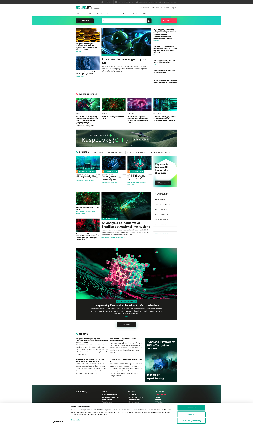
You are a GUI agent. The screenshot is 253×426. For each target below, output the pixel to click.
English (174, 7)
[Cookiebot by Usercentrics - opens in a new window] (58, 422)
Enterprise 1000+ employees (169, 2)
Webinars (158, 399)
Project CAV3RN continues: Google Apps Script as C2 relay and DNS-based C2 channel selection (165, 49)
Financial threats (107, 402)
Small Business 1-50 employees (125, 2)
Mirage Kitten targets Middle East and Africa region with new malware (90, 360)
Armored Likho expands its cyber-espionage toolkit (86, 73)
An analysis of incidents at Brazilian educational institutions (125, 224)
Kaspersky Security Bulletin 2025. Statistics (126, 305)
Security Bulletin (134, 399)
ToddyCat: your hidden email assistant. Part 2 (126, 360)
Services (109, 14)
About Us (135, 14)
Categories (131, 391)
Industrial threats (161, 219)
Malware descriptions (110, 55)
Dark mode (166, 7)
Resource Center (122, 14)
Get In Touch (155, 7)
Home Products (108, 2)
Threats (104, 391)
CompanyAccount (144, 7)
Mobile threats (107, 399)
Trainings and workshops (87, 171)
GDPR (144, 14)
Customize (190, 414)
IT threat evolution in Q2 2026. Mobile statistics (164, 71)
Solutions (78, 14)
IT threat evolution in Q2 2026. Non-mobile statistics (164, 61)
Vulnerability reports (162, 204)
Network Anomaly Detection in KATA (113, 117)
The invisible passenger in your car (124, 61)
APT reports (132, 394)
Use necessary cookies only (191, 421)
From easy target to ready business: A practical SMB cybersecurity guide (111, 178)
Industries (89, 14)
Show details (75, 420)
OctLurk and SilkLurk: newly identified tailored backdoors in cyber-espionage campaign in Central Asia (87, 236)
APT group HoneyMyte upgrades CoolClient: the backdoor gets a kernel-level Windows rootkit (86, 46)
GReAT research (160, 199)
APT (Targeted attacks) (109, 394)
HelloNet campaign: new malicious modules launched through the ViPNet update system (137, 119)
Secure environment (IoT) (110, 397)
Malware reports (160, 224)
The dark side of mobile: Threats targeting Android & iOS (138, 178)
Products (99, 14)
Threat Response (160, 394)
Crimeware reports (161, 229)
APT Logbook (159, 402)
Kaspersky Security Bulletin (126, 301)
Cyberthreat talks (111, 171)
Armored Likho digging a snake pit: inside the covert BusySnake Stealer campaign (164, 118)
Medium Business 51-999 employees (148, 2)
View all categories (162, 234)
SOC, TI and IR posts (162, 209)
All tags (157, 397)
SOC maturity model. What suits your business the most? (87, 177)
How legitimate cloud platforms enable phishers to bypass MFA (165, 81)
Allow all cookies (191, 408)
